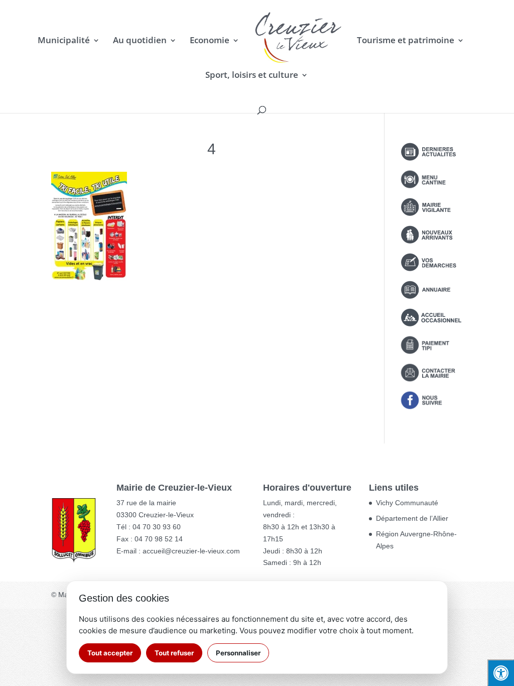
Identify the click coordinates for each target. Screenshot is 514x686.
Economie (209, 41)
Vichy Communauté (407, 503)
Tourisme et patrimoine (405, 41)
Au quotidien (140, 41)
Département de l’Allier (412, 518)
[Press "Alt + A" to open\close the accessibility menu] (500, 672)
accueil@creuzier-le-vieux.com (191, 551)
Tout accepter (110, 653)
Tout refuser (174, 653)
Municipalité (64, 41)
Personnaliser (238, 653)
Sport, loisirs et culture (251, 75)
